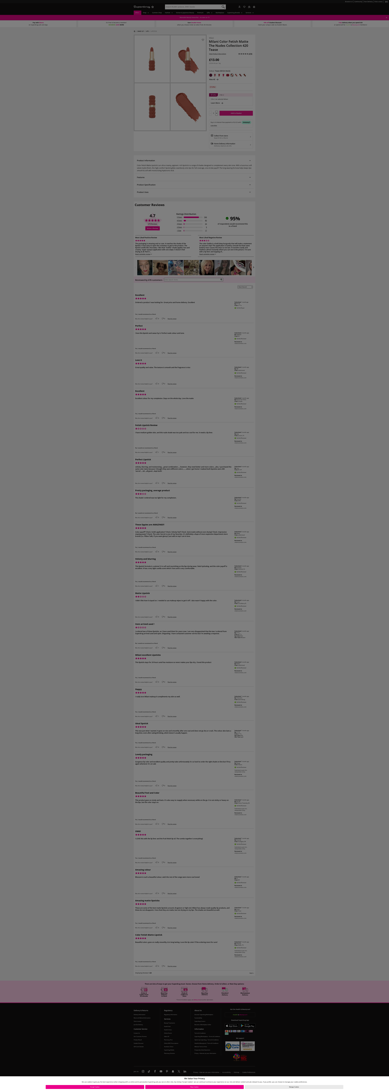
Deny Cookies (194, 1087)
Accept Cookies (95, 1087)
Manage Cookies (294, 1087)
